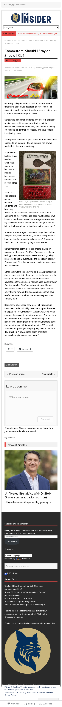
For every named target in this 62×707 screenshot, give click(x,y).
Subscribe (12, 541)
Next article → (49, 374)
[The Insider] (31, 17)
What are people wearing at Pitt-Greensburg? (25, 605)
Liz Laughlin (11, 365)
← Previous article (15, 374)
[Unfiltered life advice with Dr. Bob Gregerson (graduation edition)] (31, 488)
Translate (26, 559)
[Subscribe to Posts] (6, 573)
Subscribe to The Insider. (16, 523)
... (53, 502)
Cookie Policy (10, 695)
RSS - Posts (12, 573)
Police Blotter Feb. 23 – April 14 (18, 598)
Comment (45, 419)
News (14, 41)
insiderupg (40, 67)
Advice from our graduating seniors (20, 601)
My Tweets (10, 437)
